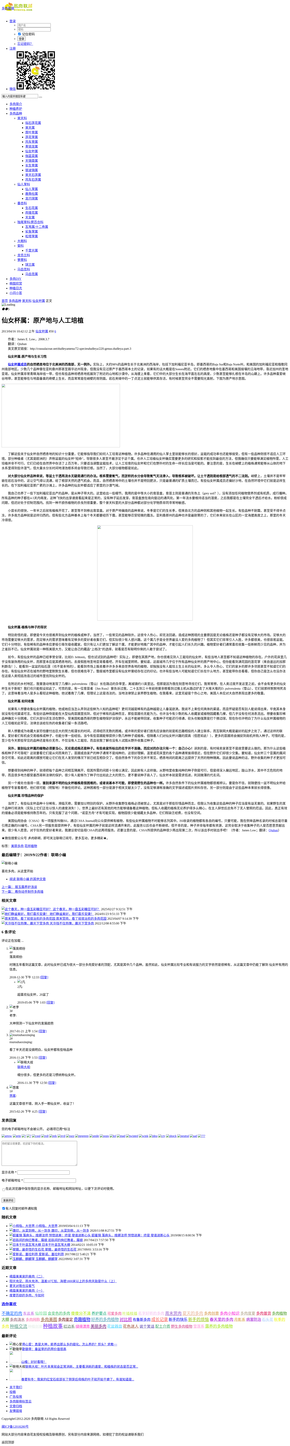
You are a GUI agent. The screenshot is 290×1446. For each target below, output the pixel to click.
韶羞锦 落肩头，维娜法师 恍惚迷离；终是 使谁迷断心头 (131, 1235)
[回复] (44, 977)
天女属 (30, 217)
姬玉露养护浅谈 (19, 887)
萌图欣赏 (15, 283)
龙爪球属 (31, 198)
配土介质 (162, 1326)
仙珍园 (41, 1313)
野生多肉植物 (181, 1327)
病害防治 (253, 1319)
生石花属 (31, 208)
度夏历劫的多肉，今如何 (26, 1295)
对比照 (126, 1319)
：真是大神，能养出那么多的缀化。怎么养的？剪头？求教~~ (69, 1344)
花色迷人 (131, 1326)
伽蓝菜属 (31, 156)
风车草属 (31, 141)
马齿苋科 (23, 269)
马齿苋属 (31, 274)
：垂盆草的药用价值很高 (44, 1349)
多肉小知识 (229, 1313)
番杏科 (22, 203)
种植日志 (15, 288)
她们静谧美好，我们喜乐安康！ (72, 914)
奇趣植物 (82, 1319)
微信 (12, 89)
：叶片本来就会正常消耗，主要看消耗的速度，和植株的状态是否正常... (81, 1366)
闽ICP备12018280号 (15, 1426)
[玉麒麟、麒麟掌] (22, 1259)
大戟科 (22, 241)
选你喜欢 (9, 1304)
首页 (5, 301)
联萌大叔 (23, 1067)
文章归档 (15, 1406)
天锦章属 (31, 160)
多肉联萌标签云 (20, 1401)
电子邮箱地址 (12, 1180)
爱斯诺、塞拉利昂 (51, 1254)
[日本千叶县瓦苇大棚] (25, 1244)
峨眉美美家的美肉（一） (26, 1290)
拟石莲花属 (33, 123)
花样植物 (30, 846)
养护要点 (99, 1313)
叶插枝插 (129, 1313)
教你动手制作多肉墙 (22, 891)
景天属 (30, 127)
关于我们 (15, 1387)
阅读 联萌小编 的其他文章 (27, 879)
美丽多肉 (17, 846)
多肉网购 (33, 1320)
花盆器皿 (114, 1326)
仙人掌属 (31, 189)
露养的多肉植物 (219, 1326)
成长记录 (159, 1319)
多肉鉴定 (65, 1319)
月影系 (239, 1319)
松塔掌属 (31, 236)
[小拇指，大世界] (22, 1226)
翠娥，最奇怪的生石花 (61, 1249)
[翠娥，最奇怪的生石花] (27, 1249)
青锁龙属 (31, 146)
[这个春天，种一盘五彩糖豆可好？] (27, 909)
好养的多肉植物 (105, 1319)
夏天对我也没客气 (22, 1286)
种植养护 (15, 108)
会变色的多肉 (59, 1313)
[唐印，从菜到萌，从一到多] (30, 1230)
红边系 (69, 1326)
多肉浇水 (17, 1319)
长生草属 (31, 165)
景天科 (22, 118)
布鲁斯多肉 (142, 1320)
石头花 (267, 1319)
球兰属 (30, 264)
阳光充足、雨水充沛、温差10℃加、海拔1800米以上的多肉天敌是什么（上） (63, 1281)
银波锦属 (31, 170)
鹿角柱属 (31, 193)
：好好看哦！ (34, 1362)
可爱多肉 (114, 1314)
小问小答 (15, 293)
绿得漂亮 (83, 1327)
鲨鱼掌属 (31, 231)
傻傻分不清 (81, 1313)
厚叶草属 (31, 132)
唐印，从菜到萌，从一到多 (70, 1230)
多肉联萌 (8, 8)
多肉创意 (211, 1313)
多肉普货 (263, 1313)
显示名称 (9, 1172)
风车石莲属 (33, 179)
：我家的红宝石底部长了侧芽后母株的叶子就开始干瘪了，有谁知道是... (77, 1379)
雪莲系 (198, 1326)
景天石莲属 (33, 175)
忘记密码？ (25, 43)
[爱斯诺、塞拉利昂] (24, 1254)
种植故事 (53, 1326)
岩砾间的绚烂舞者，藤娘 (65, 1240)
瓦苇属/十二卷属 (36, 227)
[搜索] (40, 97)
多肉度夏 (247, 1313)
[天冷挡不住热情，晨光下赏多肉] (26, 923)
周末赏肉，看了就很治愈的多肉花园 (81, 918)
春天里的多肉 (221, 1319)
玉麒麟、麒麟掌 (47, 1259)
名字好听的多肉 (151, 1313)
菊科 (20, 245)
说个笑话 (146, 1326)
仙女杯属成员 (17, 364)
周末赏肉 (173, 1313)
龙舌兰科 (23, 255)
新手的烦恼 (198, 1319)
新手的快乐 (178, 1319)
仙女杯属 (31, 151)
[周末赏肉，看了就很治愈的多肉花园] (29, 918)
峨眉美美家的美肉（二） (26, 1276)
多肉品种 (15, 113)
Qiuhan (273, 830)
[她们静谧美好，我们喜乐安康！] (26, 914)
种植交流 (18, 1326)
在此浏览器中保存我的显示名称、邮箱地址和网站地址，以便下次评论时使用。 (61, 1188)
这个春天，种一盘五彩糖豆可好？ (76, 909)
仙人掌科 (23, 184)
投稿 (12, 1392)
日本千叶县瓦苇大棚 (56, 1244)
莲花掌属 (31, 137)
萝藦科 (22, 260)
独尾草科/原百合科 (30, 222)
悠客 (12, 1095)
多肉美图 (49, 1319)
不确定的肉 (12, 1313)
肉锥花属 (31, 212)
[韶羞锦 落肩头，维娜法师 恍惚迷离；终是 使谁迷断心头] (50, 1235)
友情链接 (15, 1411)
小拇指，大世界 (47, 1226)
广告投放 (15, 1396)
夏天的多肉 (192, 1313)
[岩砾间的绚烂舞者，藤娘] (28, 1240)
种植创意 (35, 1327)
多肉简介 (15, 104)
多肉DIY (15, 278)
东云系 (28, 1313)
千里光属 (31, 250)
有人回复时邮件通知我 (21, 1208)
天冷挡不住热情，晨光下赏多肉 (72, 923)
